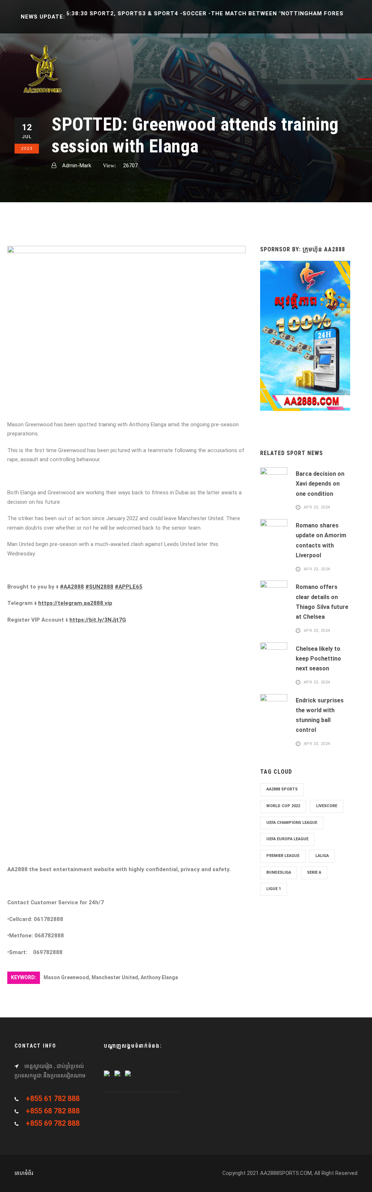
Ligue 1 (273, 888)
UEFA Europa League (287, 839)
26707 (130, 165)
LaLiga (322, 855)
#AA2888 (72, 586)
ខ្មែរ (96, 38)
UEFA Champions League (291, 822)
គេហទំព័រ (24, 1173)
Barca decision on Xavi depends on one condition (320, 483)
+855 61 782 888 (53, 1098)
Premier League (282, 855)
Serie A (314, 872)
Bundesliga (278, 872)
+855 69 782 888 (53, 1123)
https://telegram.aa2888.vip (75, 603)
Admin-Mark (77, 165)
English (85, 38)
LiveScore (326, 806)
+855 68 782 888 (53, 1111)
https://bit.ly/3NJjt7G (97, 620)
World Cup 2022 (283, 806)
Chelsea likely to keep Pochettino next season (318, 658)
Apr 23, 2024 (317, 507)
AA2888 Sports (282, 789)
